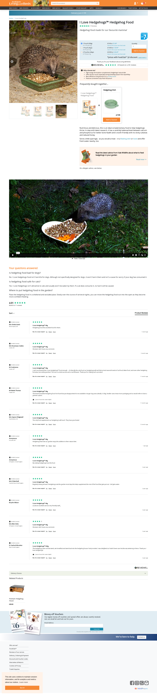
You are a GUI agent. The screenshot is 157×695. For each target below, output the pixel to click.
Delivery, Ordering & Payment (19, 655)
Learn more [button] (23, 682)
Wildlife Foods (67, 8)
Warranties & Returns (16, 662)
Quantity (134, 43)
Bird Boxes (46, 8)
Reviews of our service (16, 652)
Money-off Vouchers (53, 614)
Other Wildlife (81, 8)
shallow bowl (112, 76)
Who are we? (13, 645)
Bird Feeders (24, 8)
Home (11, 18)
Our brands (121, 8)
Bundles (99, 8)
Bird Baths (56, 8)
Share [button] (54, 332)
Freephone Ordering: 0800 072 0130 (78, 13)
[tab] (41, 100)
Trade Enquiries (14, 669)
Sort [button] (11, 313)
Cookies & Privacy (15, 666)
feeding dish (126, 139)
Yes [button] (47, 332)
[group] (20, 303)
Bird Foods (13, 8)
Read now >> (141, 159)
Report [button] (50, 332)
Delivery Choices (16, 573)
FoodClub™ (13, 649)
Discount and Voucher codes (18, 659)
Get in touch (143, 8)
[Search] (97, 3)
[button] (114, 26)
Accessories (35, 8)
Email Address (49, 623)
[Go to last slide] (12, 61)
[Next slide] (74, 61)
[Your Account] (136, 3)
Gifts (91, 8)
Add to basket (139, 51)
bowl (135, 139)
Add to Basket (111, 120)
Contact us (141, 637)
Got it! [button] (22, 688)
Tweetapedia (132, 8)
